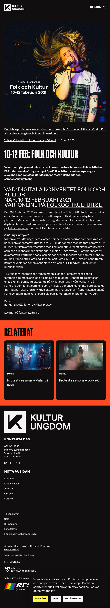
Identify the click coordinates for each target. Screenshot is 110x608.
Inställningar (73, 599)
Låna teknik (10, 529)
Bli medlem (10, 524)
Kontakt (8, 498)
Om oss (8, 493)
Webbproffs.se (22, 555)
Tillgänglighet (11, 514)
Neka (56, 599)
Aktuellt (8, 488)
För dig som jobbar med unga (20, 534)
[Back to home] (14, 7)
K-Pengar (9, 478)
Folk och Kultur (61, 247)
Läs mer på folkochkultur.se (21, 312)
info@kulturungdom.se (17, 449)
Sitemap (31, 555)
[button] (95, 7)
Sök (6, 519)
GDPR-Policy (11, 549)
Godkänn (40, 599)
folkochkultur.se (75, 205)
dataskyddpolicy (44, 591)
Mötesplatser (11, 483)
